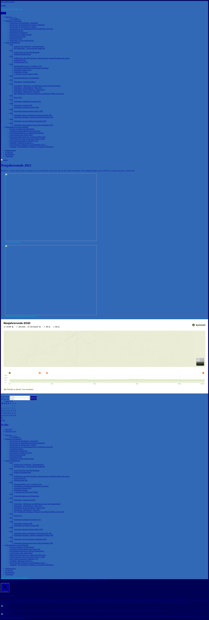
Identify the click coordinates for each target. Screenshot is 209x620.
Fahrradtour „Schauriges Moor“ (25, 82)
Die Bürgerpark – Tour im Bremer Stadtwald (29, 48)
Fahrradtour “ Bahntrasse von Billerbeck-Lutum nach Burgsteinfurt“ (37, 86)
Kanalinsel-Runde (16, 39)
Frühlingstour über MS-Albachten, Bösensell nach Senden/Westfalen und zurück (41, 58)
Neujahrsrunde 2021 (21, 62)
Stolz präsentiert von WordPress (17, 578)
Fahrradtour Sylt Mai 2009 (23, 105)
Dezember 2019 (10, 431)
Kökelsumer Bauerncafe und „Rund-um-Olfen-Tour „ (28, 137)
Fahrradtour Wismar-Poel (22, 70)
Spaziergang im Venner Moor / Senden (23, 27)
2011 (11, 99)
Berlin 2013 (18, 97)
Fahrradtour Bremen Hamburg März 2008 (28, 111)
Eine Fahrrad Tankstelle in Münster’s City (24, 141)
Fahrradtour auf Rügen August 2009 (26, 107)
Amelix (3, 5)
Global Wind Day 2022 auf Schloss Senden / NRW (27, 139)
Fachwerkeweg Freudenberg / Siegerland (24, 23)
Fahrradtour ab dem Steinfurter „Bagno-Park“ (29, 90)
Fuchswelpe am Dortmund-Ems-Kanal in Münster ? (27, 25)
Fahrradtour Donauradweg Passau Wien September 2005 (33, 125)
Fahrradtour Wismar (21, 72)
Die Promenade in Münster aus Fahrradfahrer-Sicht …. (28, 145)
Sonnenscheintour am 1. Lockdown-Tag (28, 66)
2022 (11, 50)
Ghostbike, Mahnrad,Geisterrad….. (22, 143)
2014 (11, 84)
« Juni (3, 420)
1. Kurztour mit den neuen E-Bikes (26, 74)
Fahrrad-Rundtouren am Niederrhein (26, 78)
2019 (11, 76)
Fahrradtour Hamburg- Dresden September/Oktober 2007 (33, 117)
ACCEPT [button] (103, 580)
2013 (11, 96)
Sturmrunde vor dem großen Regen (22, 40)
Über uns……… (11, 17)
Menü (3, 13)
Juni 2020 (8, 429)
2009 (11, 103)
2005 (11, 123)
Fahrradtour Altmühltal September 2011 (27, 101)
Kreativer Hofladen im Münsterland (22, 129)
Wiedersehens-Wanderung (19, 33)
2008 (11, 109)
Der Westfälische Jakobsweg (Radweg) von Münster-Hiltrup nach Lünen (39, 94)
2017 (11, 80)
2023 (11, 44)
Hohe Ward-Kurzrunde (17, 37)
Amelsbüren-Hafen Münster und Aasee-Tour (25, 131)
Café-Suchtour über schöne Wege (21, 135)
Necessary (7, 606)
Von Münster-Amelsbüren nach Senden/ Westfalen (31, 68)
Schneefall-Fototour (16, 31)
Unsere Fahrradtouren (12, 42)
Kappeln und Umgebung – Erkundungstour (29, 46)
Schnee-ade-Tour (20, 60)
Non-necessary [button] (6, 612)
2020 (11, 64)
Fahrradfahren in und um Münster (16, 127)
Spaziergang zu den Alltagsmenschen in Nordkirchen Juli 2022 (31, 29)
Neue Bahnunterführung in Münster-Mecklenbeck (27, 133)
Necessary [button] (4, 604)
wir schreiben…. (15, 19)
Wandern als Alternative (13, 21)
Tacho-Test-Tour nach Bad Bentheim (26, 52)
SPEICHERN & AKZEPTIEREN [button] (13, 618)
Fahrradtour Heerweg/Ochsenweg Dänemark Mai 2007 (33, 115)
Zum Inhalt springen (8, 2)
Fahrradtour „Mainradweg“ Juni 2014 (27, 92)
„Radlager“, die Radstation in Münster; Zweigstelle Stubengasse (32, 147)
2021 (11, 56)
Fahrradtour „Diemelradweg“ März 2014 (28, 88)
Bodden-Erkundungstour (22, 54)
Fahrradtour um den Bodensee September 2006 (30, 121)
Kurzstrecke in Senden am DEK (21, 35)
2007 (11, 113)
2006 (11, 119)
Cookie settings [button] (91, 580)
